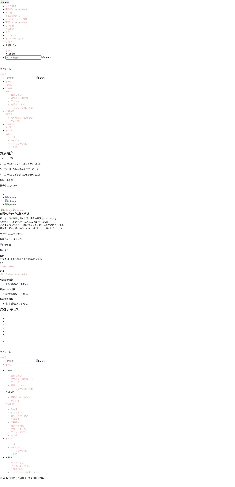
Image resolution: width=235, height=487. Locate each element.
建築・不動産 (17, 425)
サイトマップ (17, 462)
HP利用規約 (17, 469)
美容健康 (15, 419)
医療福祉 (15, 422)
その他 (8, 42)
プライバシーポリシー (22, 465)
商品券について (13, 15)
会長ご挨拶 (10, 6)
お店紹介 (9, 28)
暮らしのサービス (19, 415)
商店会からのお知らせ (16, 22)
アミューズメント (19, 432)
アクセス (9, 12)
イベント (9, 438)
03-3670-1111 (7, 266)
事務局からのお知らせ (16, 9)
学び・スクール (18, 428)
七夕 (7, 32)
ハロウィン (10, 35)
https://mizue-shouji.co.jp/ (13, 274)
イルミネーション (14, 38)
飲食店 (14, 409)
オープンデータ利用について (25, 472)
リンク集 (9, 25)
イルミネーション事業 (16, 19)
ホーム (8, 364)
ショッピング (17, 412)
